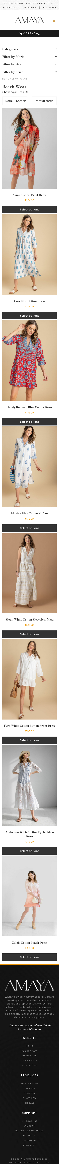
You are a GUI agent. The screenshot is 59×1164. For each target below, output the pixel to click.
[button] (38, 33)
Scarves (29, 1093)
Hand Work (29, 1056)
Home (5, 79)
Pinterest (49, 7)
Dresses (29, 1088)
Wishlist (29, 1126)
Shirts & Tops (30, 1083)
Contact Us (29, 1065)
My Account (29, 1121)
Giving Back (29, 1060)
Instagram (30, 7)
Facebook (9, 7)
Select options (29, 209)
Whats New (29, 1098)
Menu (54, 21)
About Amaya (30, 1051)
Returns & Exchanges (29, 1131)
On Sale (29, 1103)
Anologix (43, 1162)
